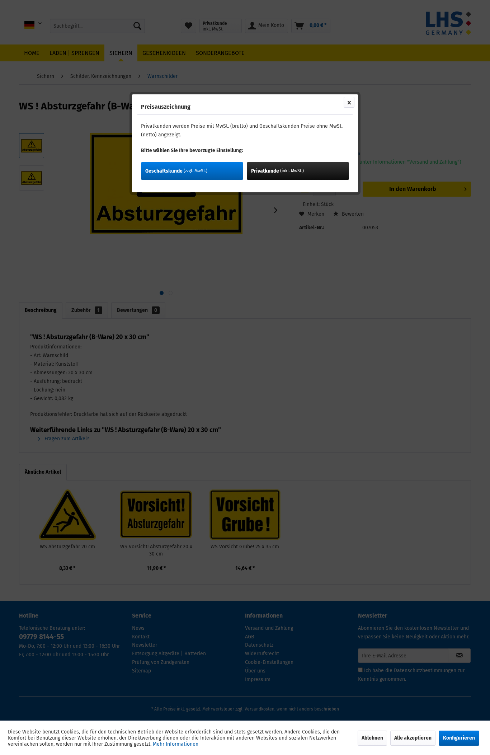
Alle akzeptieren (413, 738)
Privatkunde (277, 171)
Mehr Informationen (175, 744)
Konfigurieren (459, 738)
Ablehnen (372, 738)
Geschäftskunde (176, 171)
